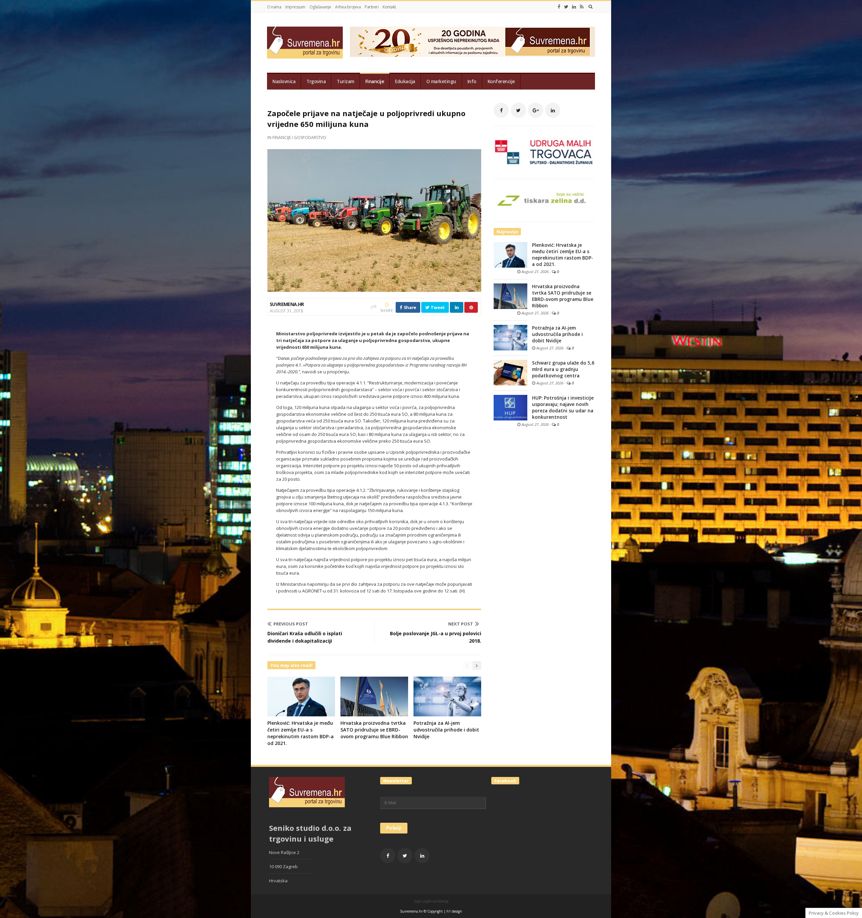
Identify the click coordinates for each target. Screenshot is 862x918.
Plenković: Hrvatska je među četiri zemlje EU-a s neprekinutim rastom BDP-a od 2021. (300, 733)
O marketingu (441, 81)
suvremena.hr (287, 304)
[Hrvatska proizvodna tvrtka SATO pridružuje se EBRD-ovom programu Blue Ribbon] (510, 296)
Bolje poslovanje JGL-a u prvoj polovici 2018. (435, 637)
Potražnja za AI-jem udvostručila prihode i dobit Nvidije (446, 730)
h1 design (454, 911)
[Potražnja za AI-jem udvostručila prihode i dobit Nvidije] (510, 337)
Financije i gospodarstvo (299, 137)
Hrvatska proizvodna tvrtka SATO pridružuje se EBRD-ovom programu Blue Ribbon (374, 730)
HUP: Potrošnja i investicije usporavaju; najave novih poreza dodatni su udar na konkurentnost (563, 407)
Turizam (345, 81)
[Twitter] (566, 7)
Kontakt (389, 7)
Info (471, 81)
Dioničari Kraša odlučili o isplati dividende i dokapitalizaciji (304, 637)
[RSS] (582, 7)
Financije (374, 81)
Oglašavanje (320, 7)
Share (409, 307)
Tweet (437, 307)
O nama (274, 7)
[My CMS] (305, 43)
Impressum (295, 7)
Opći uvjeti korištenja (431, 901)
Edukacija (405, 81)
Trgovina (316, 81)
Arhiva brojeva (348, 7)
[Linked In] (574, 7)
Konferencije (501, 81)
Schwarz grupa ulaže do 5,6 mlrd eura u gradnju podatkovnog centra (563, 369)
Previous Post (290, 624)
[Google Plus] (535, 110)
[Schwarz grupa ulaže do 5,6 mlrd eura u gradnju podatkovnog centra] (510, 372)
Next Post (460, 624)
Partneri (371, 7)
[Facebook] (559, 7)
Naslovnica (283, 81)
